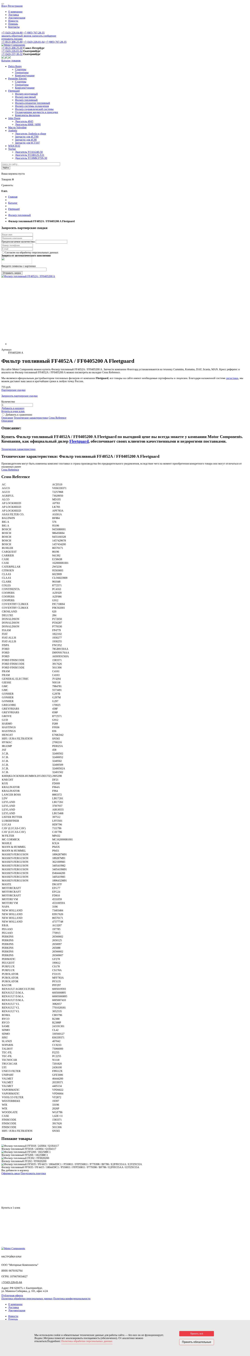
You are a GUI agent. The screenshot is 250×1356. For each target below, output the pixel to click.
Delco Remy (15, 66)
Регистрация (15, 5)
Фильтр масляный (25, 96)
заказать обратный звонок (16, 35)
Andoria (12, 130)
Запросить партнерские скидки (19, 395)
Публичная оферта (12, 1295)
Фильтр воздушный (26, 93)
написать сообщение (44, 35)
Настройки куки (11, 1256)
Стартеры (20, 69)
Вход (4, 5)
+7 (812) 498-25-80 (12, 41)
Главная (12, 196)
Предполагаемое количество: (18, 241)
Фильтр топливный (26, 100)
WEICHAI (14, 145)
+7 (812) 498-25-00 (12, 48)
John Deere (14, 118)
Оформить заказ (10, 1173)
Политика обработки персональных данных (27, 1298)
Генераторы (22, 72)
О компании (15, 11)
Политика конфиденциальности (71, 1298)
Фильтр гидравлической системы (34, 109)
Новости (13, 20)
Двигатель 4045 (24, 121)
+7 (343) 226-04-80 (12, 32)
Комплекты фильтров (27, 115)
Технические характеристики (31, 417)
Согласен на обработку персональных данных (31, 252)
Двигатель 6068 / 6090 (28, 124)
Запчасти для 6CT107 (27, 142)
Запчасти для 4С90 (26, 139)
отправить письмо (11, 38)
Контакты (14, 26)
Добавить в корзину (12, 408)
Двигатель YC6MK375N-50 (31, 158)
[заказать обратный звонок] (3, 57)
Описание (7, 417)
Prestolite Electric (17, 78)
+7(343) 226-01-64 (11, 1282)
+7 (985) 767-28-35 (34, 32)
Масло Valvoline (17, 127)
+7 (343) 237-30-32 (12, 54)
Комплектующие (25, 75)
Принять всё (196, 1333)
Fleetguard (14, 90)
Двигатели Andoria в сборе (30, 133)
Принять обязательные (196, 1342)
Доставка (13, 14)
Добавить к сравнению (18, 414)
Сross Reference (57, 417)
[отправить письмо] (9, 57)
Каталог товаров (11, 60)
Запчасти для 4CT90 (26, 136)
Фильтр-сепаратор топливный (32, 103)
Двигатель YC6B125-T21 (29, 155)
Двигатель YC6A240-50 (29, 151)
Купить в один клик (13, 411)
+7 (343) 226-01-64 (34, 41)
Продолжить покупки (33, 1173)
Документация (16, 17)
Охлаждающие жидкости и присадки (36, 112)
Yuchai (12, 148)
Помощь (13, 23)
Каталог (13, 202)
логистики (232, 378)
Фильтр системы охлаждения (32, 106)
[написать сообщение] (6, 57)
